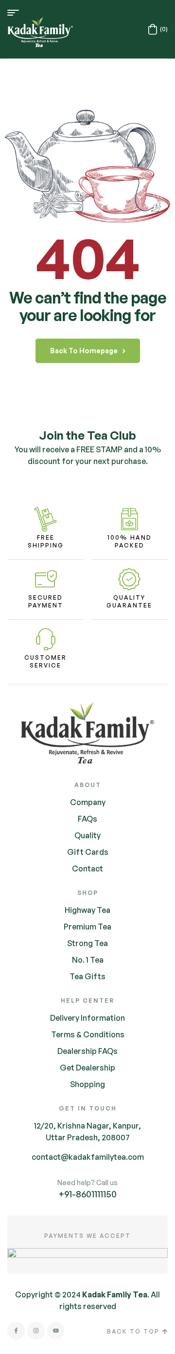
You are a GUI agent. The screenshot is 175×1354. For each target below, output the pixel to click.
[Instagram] (36, 1330)
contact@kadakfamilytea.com (88, 1157)
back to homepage (84, 350)
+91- (88, 1194)
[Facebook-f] (16, 1330)
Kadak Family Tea (114, 1294)
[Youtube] (56, 1330)
